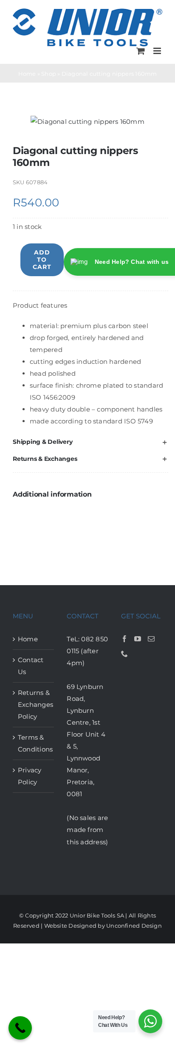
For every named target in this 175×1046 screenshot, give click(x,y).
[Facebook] (124, 638)
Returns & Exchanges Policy (34, 704)
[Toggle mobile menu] (157, 50)
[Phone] (124, 653)
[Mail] (151, 638)
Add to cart (42, 260)
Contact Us (31, 666)
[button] (90, 442)
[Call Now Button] (20, 1028)
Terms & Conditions (34, 743)
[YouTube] (137, 638)
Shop (48, 73)
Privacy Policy (30, 776)
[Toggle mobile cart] (140, 50)
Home (27, 73)
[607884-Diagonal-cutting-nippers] (87, 122)
